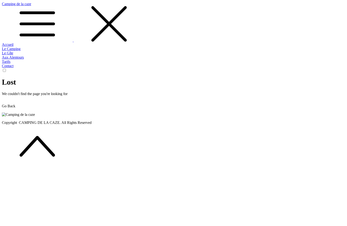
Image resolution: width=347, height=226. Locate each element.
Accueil (7, 45)
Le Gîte (7, 53)
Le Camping (11, 49)
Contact (7, 66)
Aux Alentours (13, 57)
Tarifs (6, 62)
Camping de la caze (16, 4)
